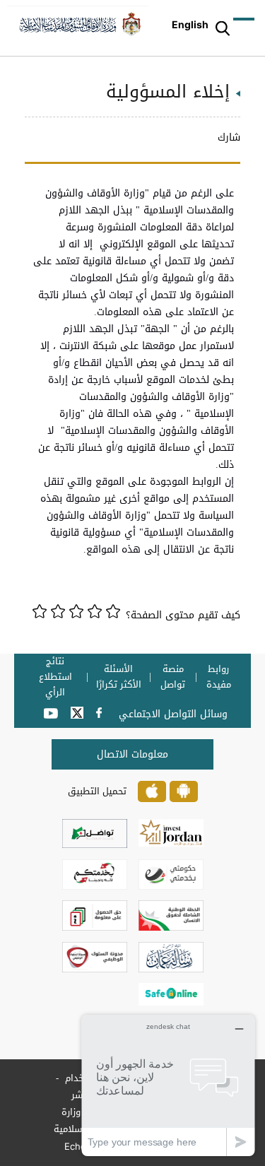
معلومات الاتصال (132, 754)
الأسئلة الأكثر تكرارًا (118, 677)
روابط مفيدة (218, 677)
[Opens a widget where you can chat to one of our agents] (168, 1085)
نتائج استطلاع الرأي (55, 677)
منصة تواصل (172, 677)
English (190, 24)
